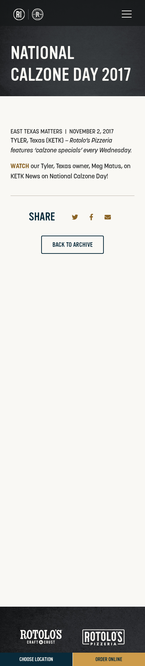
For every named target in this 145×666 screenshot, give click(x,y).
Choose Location (36, 659)
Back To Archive (72, 244)
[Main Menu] (127, 14)
